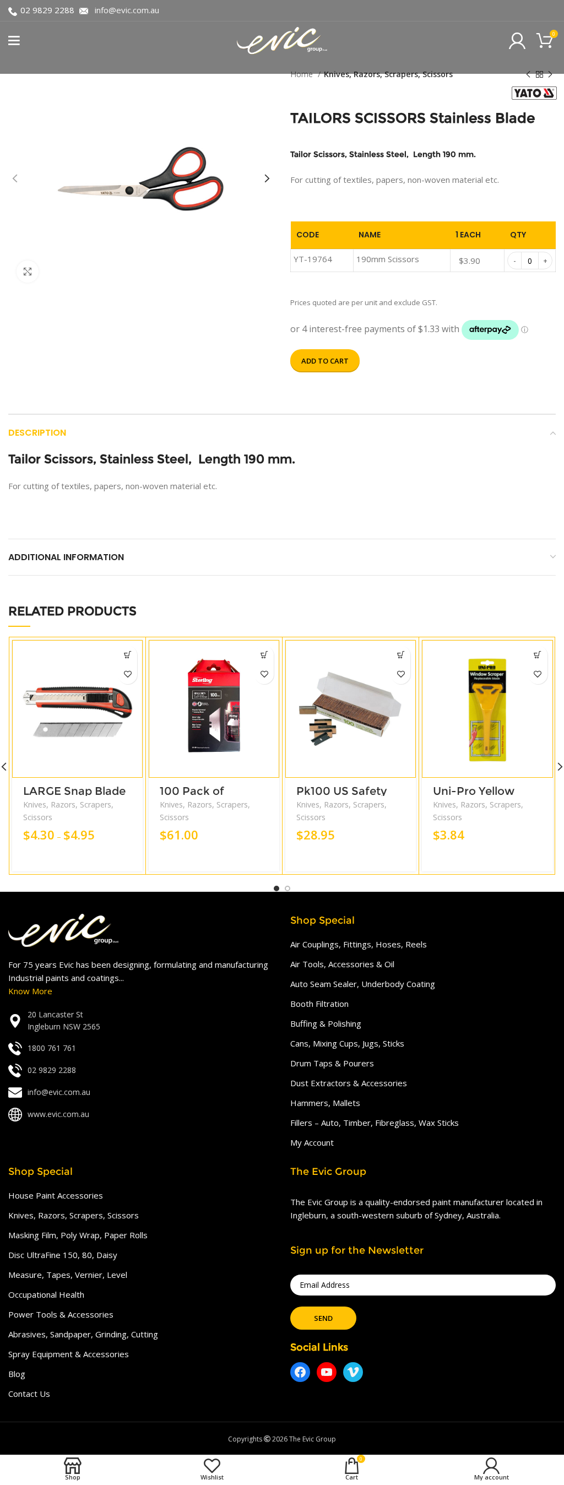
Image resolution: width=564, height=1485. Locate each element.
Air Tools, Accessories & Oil (342, 963)
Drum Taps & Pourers (332, 1063)
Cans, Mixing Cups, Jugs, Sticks (347, 1043)
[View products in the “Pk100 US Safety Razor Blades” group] (400, 655)
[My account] (517, 41)
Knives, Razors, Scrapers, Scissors (388, 74)
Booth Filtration (319, 1003)
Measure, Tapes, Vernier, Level (67, 1274)
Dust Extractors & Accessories (348, 1082)
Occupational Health (46, 1294)
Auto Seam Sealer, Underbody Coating (362, 983)
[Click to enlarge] (28, 272)
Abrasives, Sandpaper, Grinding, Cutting (83, 1334)
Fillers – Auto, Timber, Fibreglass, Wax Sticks (374, 1122)
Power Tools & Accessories (60, 1314)
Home (302, 74)
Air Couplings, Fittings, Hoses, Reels (358, 944)
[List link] (141, 1021)
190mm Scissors (387, 258)
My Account (312, 1142)
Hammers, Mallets (325, 1102)
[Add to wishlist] (127, 674)
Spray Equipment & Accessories (68, 1353)
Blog (16, 1373)
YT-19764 (313, 258)
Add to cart (325, 361)
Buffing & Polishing (325, 1023)
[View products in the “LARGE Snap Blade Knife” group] (127, 655)
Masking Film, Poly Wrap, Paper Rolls (78, 1234)
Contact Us (29, 1393)
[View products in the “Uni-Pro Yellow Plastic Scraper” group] (537, 655)
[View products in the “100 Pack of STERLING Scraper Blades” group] (264, 655)
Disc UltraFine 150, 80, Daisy (62, 1254)
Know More (30, 990)
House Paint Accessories (55, 1195)
